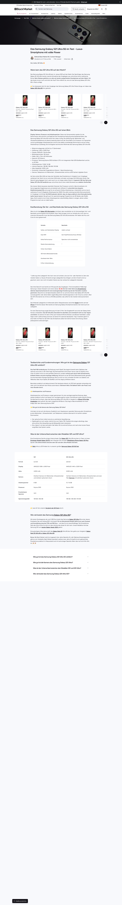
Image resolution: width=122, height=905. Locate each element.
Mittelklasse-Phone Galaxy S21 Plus (77, 440)
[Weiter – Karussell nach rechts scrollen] (105, 122)
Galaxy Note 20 (57, 531)
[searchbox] (53, 9)
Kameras (71, 478)
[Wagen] (105, 9)
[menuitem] (44, 13)
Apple (77, 302)
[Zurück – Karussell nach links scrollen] (101, 122)
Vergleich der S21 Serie (52, 508)
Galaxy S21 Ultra (74, 519)
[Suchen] (36, 9)
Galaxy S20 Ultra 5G (36, 88)
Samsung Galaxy (80, 362)
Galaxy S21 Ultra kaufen (48, 211)
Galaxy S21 (65, 438)
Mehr (34, 446)
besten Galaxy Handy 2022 (50, 527)
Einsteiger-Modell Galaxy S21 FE (40, 440)
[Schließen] (120, 2)
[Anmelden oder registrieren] (101, 9)
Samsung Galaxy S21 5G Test (70, 446)
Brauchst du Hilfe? (93, 9)
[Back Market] (23, 9)
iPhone (32, 304)
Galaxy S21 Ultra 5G (62, 515)
